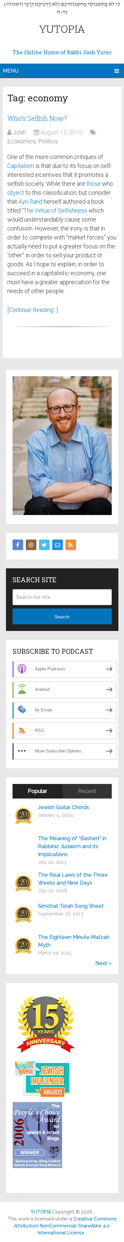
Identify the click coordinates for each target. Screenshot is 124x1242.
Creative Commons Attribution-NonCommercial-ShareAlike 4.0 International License (65, 1225)
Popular (37, 791)
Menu (11, 71)
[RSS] (70, 545)
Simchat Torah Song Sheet (71, 906)
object (15, 192)
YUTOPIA (62, 29)
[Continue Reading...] (32, 309)
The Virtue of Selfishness (55, 210)
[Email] (57, 545)
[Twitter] (44, 545)
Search (62, 616)
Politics (48, 141)
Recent (87, 791)
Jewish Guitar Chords (63, 807)
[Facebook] (18, 545)
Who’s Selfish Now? (37, 118)
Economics (21, 141)
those (93, 183)
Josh (19, 132)
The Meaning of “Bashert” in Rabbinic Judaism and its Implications (72, 846)
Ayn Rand (30, 201)
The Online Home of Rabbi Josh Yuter (62, 52)
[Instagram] (31, 545)
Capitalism (20, 165)
